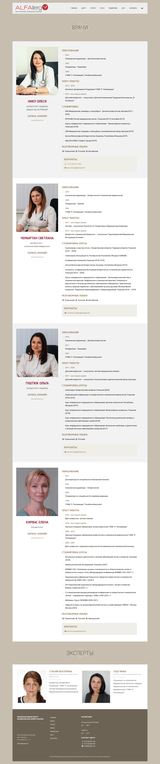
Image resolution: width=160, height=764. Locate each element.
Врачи (52, 728)
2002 (67, 208)
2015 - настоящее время (75, 231)
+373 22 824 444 (89, 744)
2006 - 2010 (70, 531)
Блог (52, 735)
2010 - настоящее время (75, 523)
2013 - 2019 (70, 86)
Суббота (84, 730)
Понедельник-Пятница (90, 722)
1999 (67, 501)
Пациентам (54, 731)
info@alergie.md (89, 746)
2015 (67, 192)
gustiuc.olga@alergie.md (76, 452)
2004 (67, 72)
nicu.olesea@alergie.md (76, 168)
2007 (67, 63)
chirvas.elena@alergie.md (76, 631)
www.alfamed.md (37, 120)
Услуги (52, 724)
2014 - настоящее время (75, 94)
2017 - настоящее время (75, 222)
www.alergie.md (22, 743)
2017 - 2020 (70, 368)
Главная (53, 717)
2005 (67, 200)
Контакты (53, 738)
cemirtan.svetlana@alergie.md (78, 313)
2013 (67, 55)
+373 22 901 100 (89, 741)
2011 (67, 345)
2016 (67, 337)
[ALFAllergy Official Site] (32, 8)
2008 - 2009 (70, 543)
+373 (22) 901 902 (74, 164)
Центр (52, 721)
